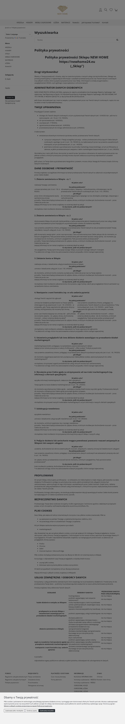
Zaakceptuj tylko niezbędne (14, 711)
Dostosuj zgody (32, 711)
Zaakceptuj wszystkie (47, 711)
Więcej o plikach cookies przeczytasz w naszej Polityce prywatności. (28, 706)
